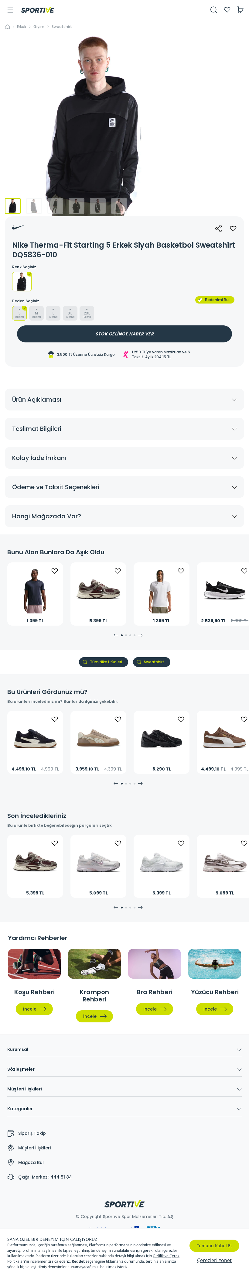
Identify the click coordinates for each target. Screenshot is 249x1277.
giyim (38, 26)
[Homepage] (37, 10)
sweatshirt (62, 26)
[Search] (213, 9)
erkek (21, 26)
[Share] (218, 228)
